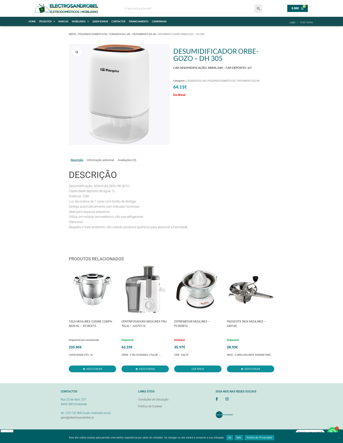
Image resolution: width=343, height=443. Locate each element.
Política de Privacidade (259, 437)
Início (72, 34)
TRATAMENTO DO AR (144, 34)
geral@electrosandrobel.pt (77, 417)
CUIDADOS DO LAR (119, 34)
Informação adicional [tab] (100, 160)
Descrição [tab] (77, 160)
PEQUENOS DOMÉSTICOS (92, 34)
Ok (229, 437)
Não (239, 437)
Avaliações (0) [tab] (127, 160)
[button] (76, 51)
